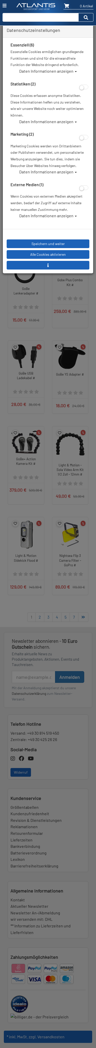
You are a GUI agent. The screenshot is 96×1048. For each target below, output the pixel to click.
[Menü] (4, 6)
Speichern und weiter (48, 243)
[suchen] (86, 17)
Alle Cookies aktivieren (48, 254)
